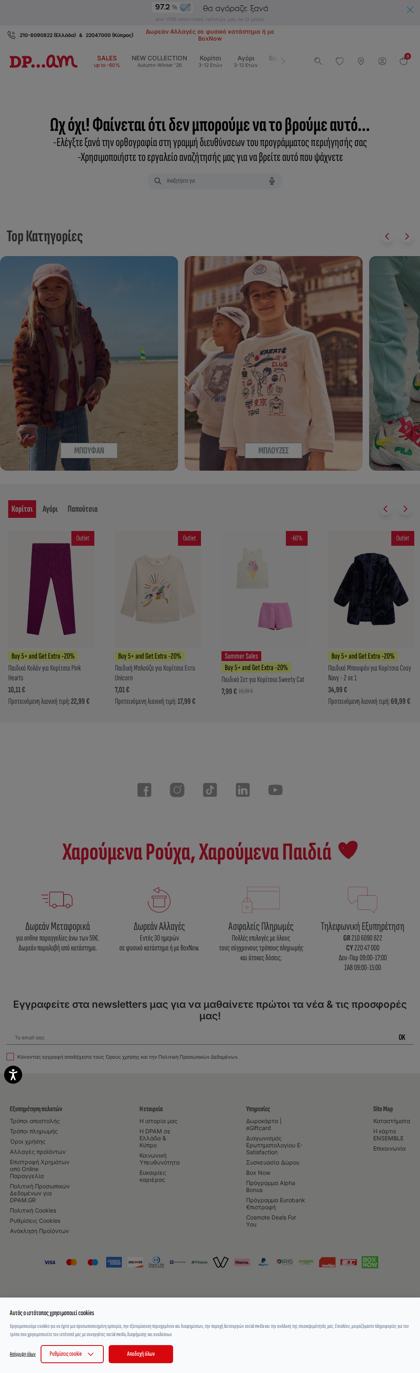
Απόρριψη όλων (23, 1353)
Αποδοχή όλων (141, 1354)
